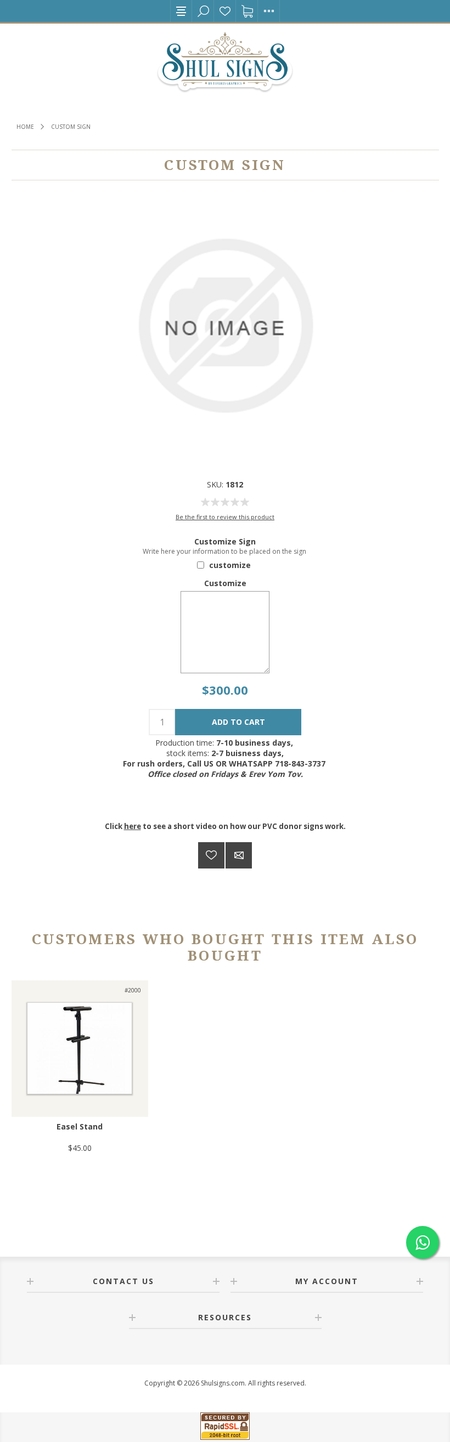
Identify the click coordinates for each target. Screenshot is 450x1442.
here (132, 826)
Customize (225, 583)
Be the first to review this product (225, 517)
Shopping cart (247, 11)
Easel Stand (80, 1126)
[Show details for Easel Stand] (80, 1048)
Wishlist (225, 11)
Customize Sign (225, 541)
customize (230, 565)
